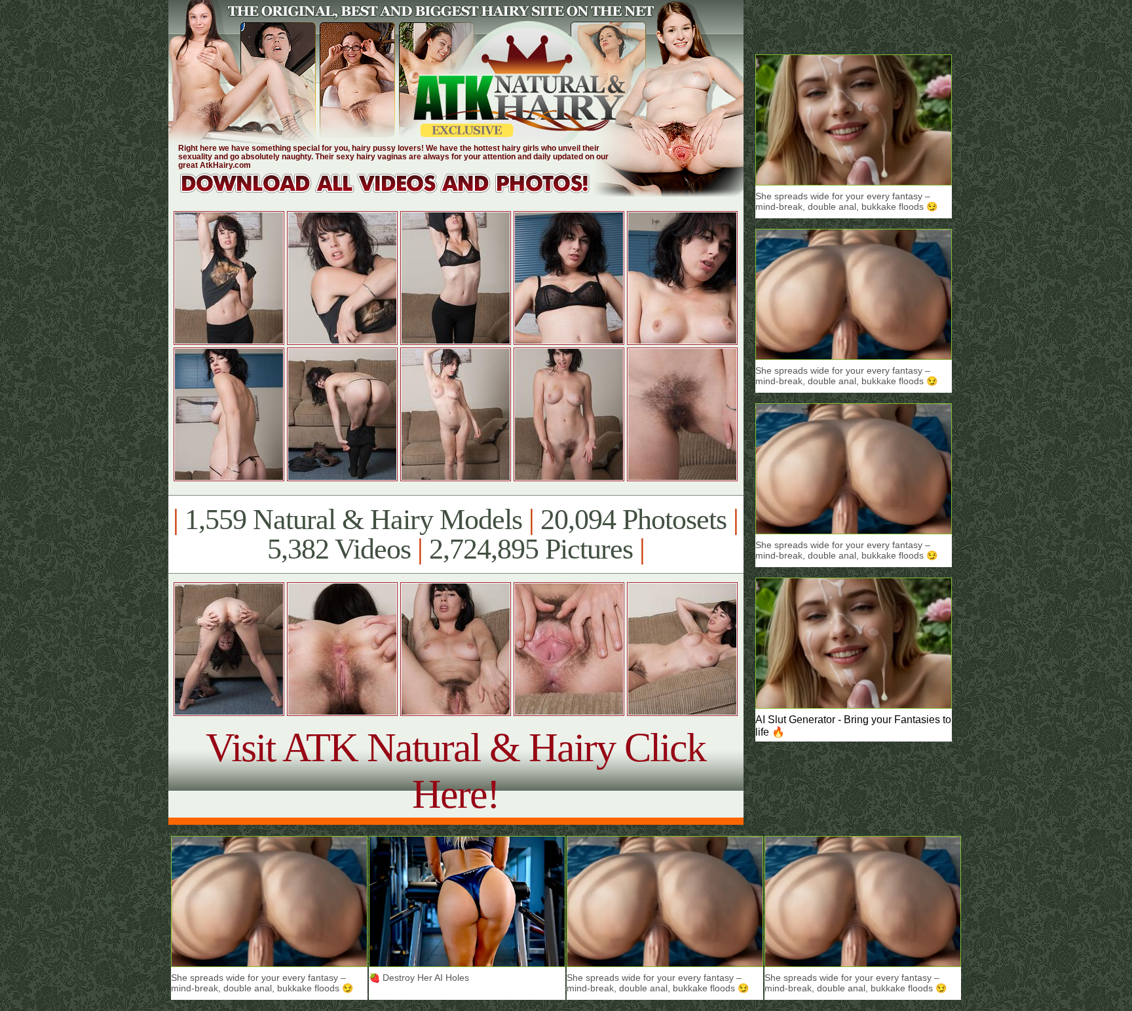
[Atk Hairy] (397, 193)
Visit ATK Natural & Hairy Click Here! (456, 770)
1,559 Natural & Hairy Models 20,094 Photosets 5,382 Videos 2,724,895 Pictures (455, 534)
